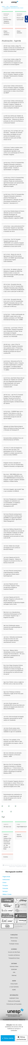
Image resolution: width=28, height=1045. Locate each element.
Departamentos (14, 6)
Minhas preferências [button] (21, 1038)
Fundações (14, 934)
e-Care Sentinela (14, 986)
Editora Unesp (14, 937)
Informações (14, 995)
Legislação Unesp (14, 998)
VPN (14, 972)
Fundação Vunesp (14, 943)
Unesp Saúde (14, 983)
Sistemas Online (14, 966)
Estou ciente (8, 1038)
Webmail (14, 975)
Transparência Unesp (14, 958)
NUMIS (14, 989)
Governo (14, 949)
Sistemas (14, 963)
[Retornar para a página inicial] (14, 1013)
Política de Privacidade (14, 1001)
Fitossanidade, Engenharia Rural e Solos (13, 7)
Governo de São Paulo (14, 952)
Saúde (14, 980)
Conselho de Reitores (14, 955)
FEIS (7, 6)
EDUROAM (14, 969)
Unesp (3, 6)
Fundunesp (14, 940)
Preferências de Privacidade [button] (14, 1004)
